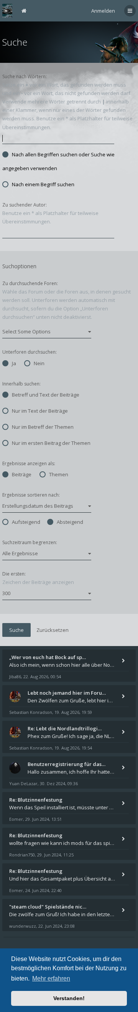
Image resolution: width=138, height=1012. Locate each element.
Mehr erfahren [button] (51, 978)
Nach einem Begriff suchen (43, 184)
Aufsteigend (26, 521)
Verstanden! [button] (69, 998)
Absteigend (70, 521)
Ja (14, 363)
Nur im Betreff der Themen (43, 426)
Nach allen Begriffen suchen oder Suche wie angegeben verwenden (58, 161)
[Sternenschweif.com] (7, 11)
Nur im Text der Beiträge (40, 410)
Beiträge (21, 474)
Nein (39, 363)
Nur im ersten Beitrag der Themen (51, 443)
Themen (58, 474)
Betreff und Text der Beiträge (45, 394)
